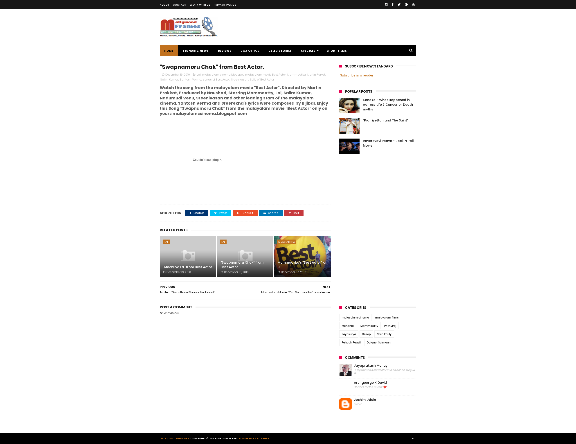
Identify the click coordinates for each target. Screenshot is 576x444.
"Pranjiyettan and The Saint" (385, 120)
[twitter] (399, 4)
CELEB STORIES (280, 51)
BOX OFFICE (250, 51)
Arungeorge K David (370, 383)
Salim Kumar (169, 79)
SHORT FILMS (336, 51)
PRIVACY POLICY (225, 5)
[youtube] (413, 4)
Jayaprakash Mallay (370, 366)
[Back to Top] (413, 438)
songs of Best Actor (216, 79)
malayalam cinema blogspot (223, 74)
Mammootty (369, 326)
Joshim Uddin (365, 400)
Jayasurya (349, 334)
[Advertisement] (334, 27)
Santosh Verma (190, 79)
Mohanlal (348, 326)
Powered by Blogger (254, 438)
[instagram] (386, 4)
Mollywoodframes (175, 438)
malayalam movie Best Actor (265, 74)
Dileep (366, 334)
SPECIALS (308, 51)
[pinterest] (406, 4)
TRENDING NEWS (196, 51)
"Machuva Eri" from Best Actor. (188, 267)
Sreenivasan (239, 79)
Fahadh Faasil (351, 342)
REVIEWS (225, 51)
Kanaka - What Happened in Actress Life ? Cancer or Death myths (388, 105)
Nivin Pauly (384, 334)
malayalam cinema (355, 317)
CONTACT (180, 5)
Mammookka (296, 74)
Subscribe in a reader (356, 75)
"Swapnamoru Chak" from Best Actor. (242, 264)
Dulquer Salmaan (379, 342)
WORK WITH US (200, 5)
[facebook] (392, 4)
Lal (199, 74)
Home (168, 51)
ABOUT (164, 5)
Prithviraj (390, 326)
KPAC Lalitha (286, 242)
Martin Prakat (316, 74)
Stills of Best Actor (262, 79)
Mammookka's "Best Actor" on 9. (302, 264)
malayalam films (387, 317)
